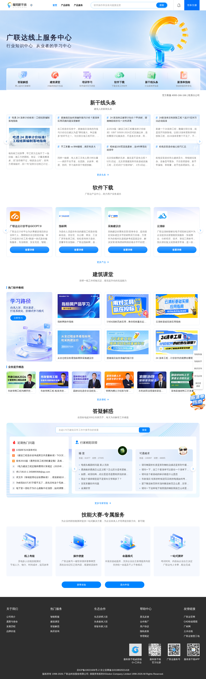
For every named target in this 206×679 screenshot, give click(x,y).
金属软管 (85, 488)
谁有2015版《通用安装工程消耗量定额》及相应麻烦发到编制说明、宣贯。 (41, 461)
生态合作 (100, 608)
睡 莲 (82, 453)
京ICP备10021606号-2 (88, 670)
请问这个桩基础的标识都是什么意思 (160, 474)
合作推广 (144, 621)
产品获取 (65, 5)
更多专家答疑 (101, 503)
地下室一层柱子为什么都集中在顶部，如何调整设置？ (41, 488)
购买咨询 (54, 631)
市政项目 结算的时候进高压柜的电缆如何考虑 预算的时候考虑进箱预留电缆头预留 (165, 479)
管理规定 (144, 636)
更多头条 (101, 174)
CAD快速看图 (190, 621)
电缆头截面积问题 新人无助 (95, 465)
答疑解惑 (54, 626)
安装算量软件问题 (90, 483)
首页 (55, 5)
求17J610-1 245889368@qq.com (33, 471)
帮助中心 (146, 608)
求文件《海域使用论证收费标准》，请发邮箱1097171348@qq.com (41, 477)
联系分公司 (194, 95)
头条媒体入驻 (101, 621)
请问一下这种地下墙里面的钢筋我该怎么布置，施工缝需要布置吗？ (165, 488)
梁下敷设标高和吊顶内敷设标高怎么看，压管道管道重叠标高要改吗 (165, 483)
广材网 (187, 626)
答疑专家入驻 (101, 626)
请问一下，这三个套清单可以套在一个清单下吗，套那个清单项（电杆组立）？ (165, 469)
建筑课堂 (54, 621)
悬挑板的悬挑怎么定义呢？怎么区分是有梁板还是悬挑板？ (104, 469)
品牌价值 (10, 631)
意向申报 (124, 584)
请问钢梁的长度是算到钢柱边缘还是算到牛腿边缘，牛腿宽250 (165, 465)
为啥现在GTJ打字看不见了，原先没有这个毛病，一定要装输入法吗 (41, 482)
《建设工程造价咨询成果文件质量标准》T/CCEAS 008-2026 (41, 455)
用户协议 (144, 626)
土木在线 (188, 631)
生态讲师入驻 (101, 616)
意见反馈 (144, 616)
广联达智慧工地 (192, 636)
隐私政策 (144, 631)
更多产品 (101, 262)
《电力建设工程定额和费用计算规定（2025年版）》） (41, 466)
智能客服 (54, 616)
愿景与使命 (12, 621)
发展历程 (10, 626)
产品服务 (78, 5)
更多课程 (101, 399)
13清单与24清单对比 (26, 450)
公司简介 (10, 616)
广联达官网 (189, 616)
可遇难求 (144, 453)
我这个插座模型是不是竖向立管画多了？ (101, 479)
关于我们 (12, 608)
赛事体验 (81, 584)
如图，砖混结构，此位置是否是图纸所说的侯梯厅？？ (104, 474)
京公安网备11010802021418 (114, 670)
